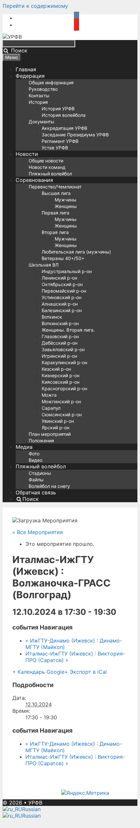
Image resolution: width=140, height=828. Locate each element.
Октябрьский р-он (62, 284)
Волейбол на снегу (49, 486)
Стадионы (40, 473)
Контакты (39, 95)
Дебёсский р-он (59, 343)
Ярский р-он (55, 427)
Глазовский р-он (60, 336)
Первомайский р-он (64, 291)
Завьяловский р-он (63, 349)
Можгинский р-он (61, 401)
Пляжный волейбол (50, 173)
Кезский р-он (56, 369)
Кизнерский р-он (60, 375)
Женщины (66, 206)
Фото (34, 453)
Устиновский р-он (61, 297)
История (38, 102)
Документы (41, 121)
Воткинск (52, 317)
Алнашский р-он (60, 304)
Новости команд (47, 167)
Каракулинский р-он (64, 362)
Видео (35, 460)
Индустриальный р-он (67, 271)
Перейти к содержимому (35, 6)
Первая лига (55, 212)
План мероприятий (50, 434)
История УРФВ (58, 108)
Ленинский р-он (59, 278)
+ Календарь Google (38, 672)
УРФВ (35, 802)
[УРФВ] (12, 37)
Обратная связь (36, 492)
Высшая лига (56, 193)
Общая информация (51, 82)
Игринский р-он (59, 356)
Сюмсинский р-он (62, 414)
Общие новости (46, 160)
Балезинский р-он (62, 310)
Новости (27, 154)
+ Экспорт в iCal (85, 672)
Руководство (43, 89)
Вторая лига (55, 232)
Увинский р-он (58, 421)
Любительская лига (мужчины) (76, 252)
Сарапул (51, 408)
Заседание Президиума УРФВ (75, 134)
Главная (26, 69)
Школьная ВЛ (44, 265)
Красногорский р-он (64, 388)
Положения (41, 440)
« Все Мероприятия (37, 532)
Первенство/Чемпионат (55, 186)
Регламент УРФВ (60, 141)
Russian (31, 809)
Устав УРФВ (55, 147)
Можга (49, 395)
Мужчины (66, 199)
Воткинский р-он (60, 323)
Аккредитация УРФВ (64, 128)
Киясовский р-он (60, 382)
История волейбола (64, 115)
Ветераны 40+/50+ (63, 258)
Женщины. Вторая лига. (68, 330)
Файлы (36, 479)
